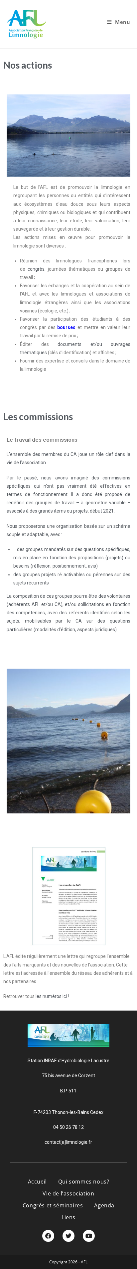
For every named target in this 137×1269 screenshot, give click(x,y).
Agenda (104, 1205)
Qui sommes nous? (83, 1181)
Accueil (37, 1181)
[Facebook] (48, 1236)
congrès (36, 269)
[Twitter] (68, 1236)
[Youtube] (89, 1236)
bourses (67, 327)
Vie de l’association (68, 1193)
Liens (68, 1217)
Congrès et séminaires (53, 1205)
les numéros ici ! (52, 996)
